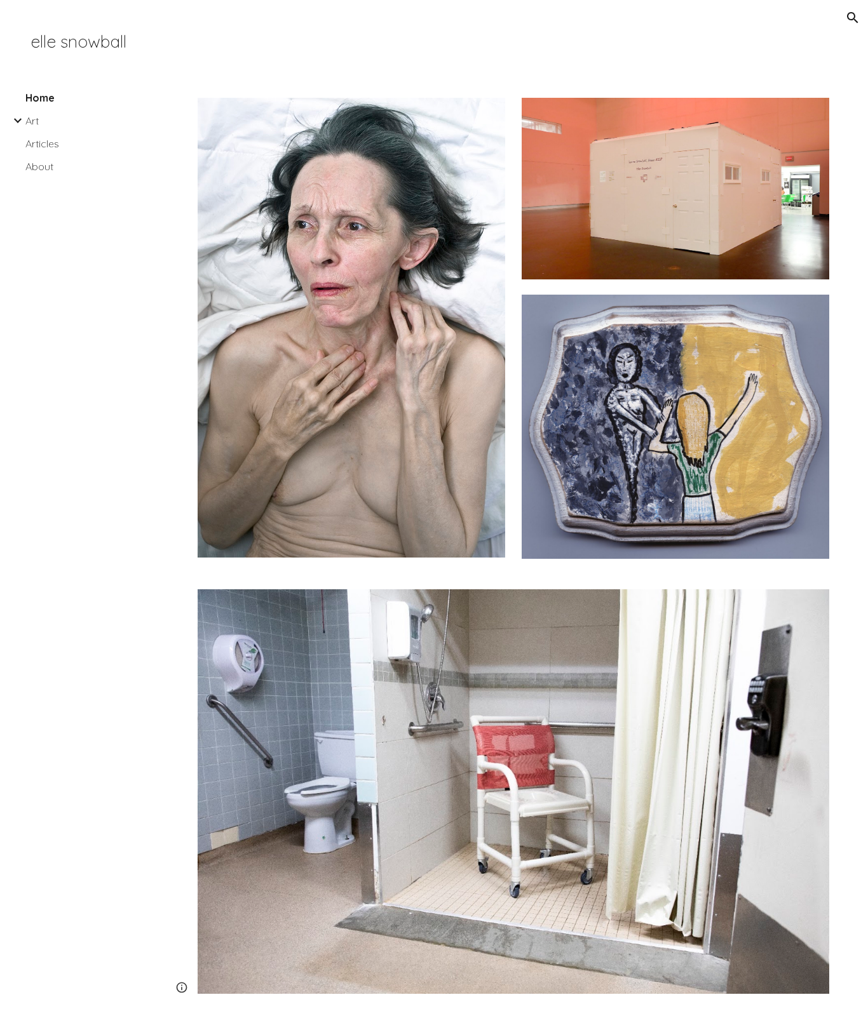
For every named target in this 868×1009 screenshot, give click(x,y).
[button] (852, 18)
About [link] (39, 166)
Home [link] (40, 97)
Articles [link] (42, 143)
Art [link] (32, 120)
